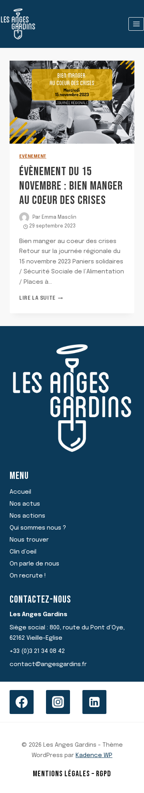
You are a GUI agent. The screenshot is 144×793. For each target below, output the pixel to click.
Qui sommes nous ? (38, 528)
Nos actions (27, 516)
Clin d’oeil (23, 552)
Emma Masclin (59, 217)
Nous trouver (29, 540)
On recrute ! (28, 576)
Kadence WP (94, 755)
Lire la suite (41, 298)
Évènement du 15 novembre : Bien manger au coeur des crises (71, 186)
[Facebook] (22, 702)
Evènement (32, 156)
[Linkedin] (94, 702)
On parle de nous (34, 564)
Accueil (20, 492)
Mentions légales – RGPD (72, 774)
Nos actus (25, 504)
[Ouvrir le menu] (136, 23)
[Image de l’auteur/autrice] (24, 217)
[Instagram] (58, 702)
